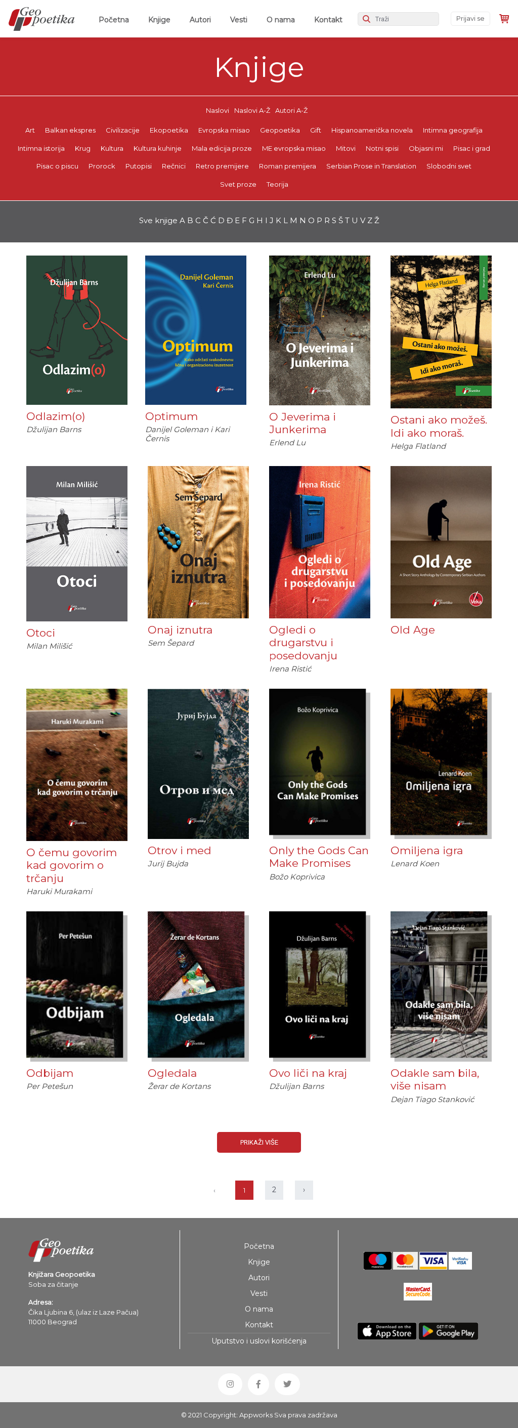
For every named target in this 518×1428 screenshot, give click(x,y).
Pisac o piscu (57, 166)
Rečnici (174, 166)
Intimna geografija (453, 130)
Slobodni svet (448, 166)
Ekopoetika (169, 130)
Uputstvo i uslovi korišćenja (259, 1341)
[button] (230, 1384)
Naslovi (217, 110)
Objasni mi (426, 148)
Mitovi (346, 148)
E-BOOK (440, 377)
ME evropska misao (294, 148)
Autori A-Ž (291, 110)
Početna (116, 19)
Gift (315, 130)
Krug (83, 148)
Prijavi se (470, 18)
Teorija (277, 184)
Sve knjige (158, 220)
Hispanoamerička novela (372, 130)
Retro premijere (222, 166)
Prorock (102, 166)
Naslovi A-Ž (252, 110)
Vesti (238, 19)
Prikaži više (259, 1142)
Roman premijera (287, 166)
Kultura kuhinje (158, 148)
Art (30, 130)
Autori (200, 19)
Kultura (112, 148)
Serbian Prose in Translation (371, 166)
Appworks (256, 1415)
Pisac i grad (471, 148)
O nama (281, 19)
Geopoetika (280, 130)
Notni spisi (382, 148)
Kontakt (328, 19)
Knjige (159, 19)
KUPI (77, 373)
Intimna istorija (41, 148)
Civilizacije (123, 130)
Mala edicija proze (222, 148)
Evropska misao (224, 130)
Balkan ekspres (70, 130)
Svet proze (238, 184)
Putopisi (138, 166)
